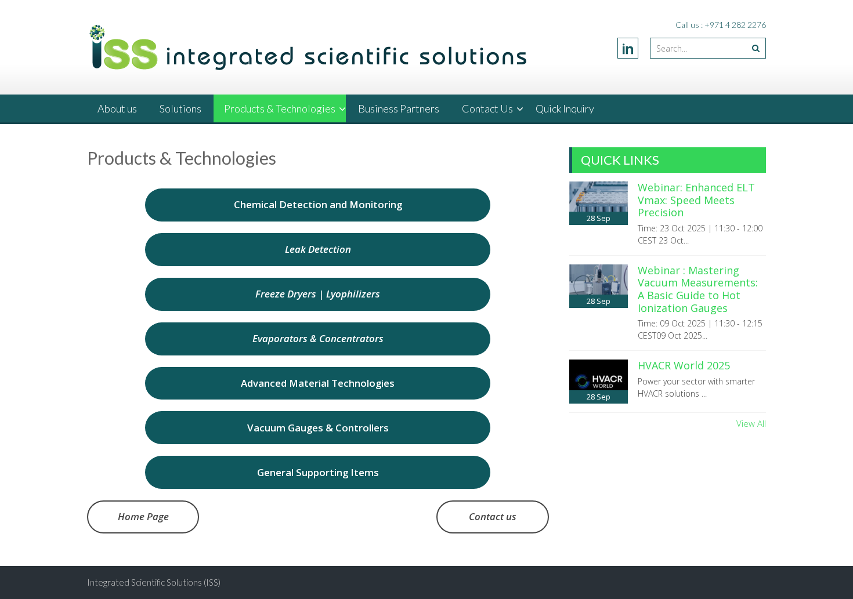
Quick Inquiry (565, 108)
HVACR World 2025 (684, 365)
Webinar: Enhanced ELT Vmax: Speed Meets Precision (696, 199)
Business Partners (398, 108)
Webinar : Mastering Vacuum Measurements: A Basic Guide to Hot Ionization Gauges (698, 289)
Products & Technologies (279, 108)
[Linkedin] (627, 48)
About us (117, 108)
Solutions (180, 108)
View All (751, 423)
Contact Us (487, 108)
